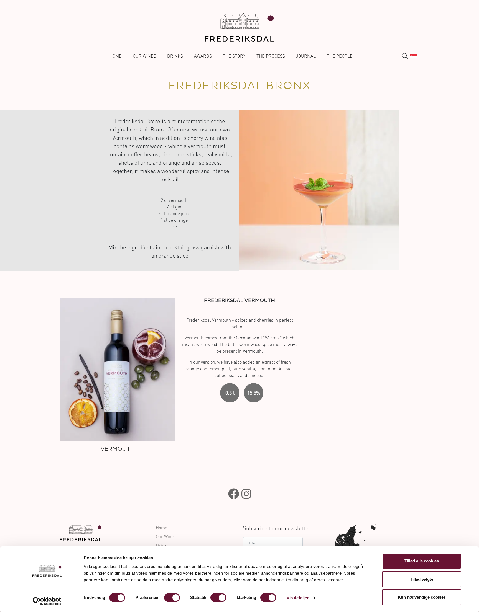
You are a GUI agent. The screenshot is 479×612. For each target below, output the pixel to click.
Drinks (175, 56)
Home (115, 56)
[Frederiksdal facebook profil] (233, 494)
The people (340, 56)
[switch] (172, 597)
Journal (306, 56)
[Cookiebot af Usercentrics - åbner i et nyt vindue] (47, 601)
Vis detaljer (298, 597)
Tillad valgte (421, 579)
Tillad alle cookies (421, 561)
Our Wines (144, 56)
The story (234, 56)
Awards (203, 56)
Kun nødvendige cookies (422, 597)
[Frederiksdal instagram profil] (246, 494)
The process (270, 56)
